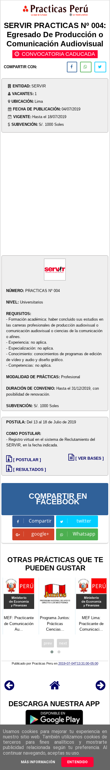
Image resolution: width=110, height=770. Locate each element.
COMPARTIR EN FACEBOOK (58, 499)
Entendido (77, 762)
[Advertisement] (55, 194)
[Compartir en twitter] (100, 67)
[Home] (55, 688)
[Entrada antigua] (100, 688)
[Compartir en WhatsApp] (86, 67)
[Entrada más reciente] (9, 688)
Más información (38, 762)
